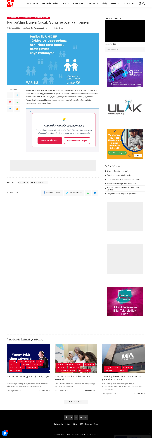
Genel (40, 362)
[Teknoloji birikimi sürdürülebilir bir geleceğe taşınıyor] (123, 358)
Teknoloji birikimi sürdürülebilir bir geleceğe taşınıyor (122, 378)
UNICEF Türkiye (39, 182)
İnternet (26, 365)
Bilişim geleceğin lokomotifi (117, 171)
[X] (128, 3)
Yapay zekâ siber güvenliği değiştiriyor (28, 376)
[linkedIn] (95, 193)
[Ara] (143, 3)
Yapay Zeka (15, 371)
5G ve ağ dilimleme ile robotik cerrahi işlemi (123, 179)
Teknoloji (31, 368)
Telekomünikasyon (66, 371)
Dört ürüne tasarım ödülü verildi (119, 175)
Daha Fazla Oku (42, 390)
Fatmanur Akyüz (41, 28)
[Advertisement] (53, 165)
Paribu (24, 182)
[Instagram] (130, 3)
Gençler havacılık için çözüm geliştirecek (122, 193)
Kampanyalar (41, 18)
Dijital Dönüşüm (26, 362)
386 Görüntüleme (57, 28)
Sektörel (38, 365)
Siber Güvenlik (17, 368)
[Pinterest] (10, 102)
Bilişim (108, 368)
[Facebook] (125, 3)
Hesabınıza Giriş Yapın (77, 140)
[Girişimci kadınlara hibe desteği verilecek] (76, 358)
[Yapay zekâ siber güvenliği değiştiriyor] (28, 358)
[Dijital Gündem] (10, 3)
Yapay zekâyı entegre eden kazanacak (121, 183)
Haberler (27, 18)
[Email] (17, 109)
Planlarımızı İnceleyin (50, 140)
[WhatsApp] (17, 102)
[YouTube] (136, 3)
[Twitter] (17, 95)
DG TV (12, 362)
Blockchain (14, 18)
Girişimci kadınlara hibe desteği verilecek (72, 378)
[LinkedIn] (133, 3)
